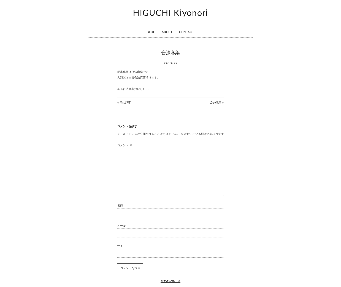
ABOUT (167, 32)
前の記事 (125, 102)
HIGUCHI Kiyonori (170, 13)
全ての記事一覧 (170, 281)
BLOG (151, 32)
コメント (124, 145)
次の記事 (215, 102)
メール (121, 225)
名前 (120, 205)
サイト (121, 245)
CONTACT (186, 32)
